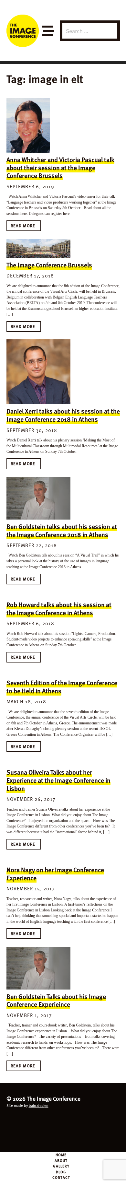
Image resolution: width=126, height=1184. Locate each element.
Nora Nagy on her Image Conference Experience (55, 873)
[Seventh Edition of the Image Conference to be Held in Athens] (38, 673)
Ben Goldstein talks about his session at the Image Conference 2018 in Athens (61, 530)
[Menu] (47, 31)
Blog (61, 1171)
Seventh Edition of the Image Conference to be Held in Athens (61, 686)
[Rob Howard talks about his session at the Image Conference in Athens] (38, 595)
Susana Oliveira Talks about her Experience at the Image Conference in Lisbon (58, 780)
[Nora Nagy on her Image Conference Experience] (38, 860)
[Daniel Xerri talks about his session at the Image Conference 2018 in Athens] (38, 371)
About (61, 1160)
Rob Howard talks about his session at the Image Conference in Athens (58, 608)
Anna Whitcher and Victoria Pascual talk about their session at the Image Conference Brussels (60, 167)
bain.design (38, 1105)
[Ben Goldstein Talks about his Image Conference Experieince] (38, 968)
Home (61, 1154)
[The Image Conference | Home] (22, 31)
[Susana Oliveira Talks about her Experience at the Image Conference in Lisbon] (38, 763)
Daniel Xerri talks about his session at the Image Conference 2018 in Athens (63, 415)
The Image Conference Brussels (49, 264)
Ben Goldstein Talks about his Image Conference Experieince (56, 1000)
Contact (61, 1177)
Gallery (61, 1165)
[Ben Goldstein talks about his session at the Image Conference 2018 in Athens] (38, 498)
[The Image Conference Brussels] (38, 248)
